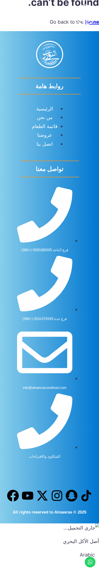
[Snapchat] (72, 496)
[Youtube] (28, 496)
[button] (10, 16)
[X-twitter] (42, 496)
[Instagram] (57, 496)
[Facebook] (13, 496)
